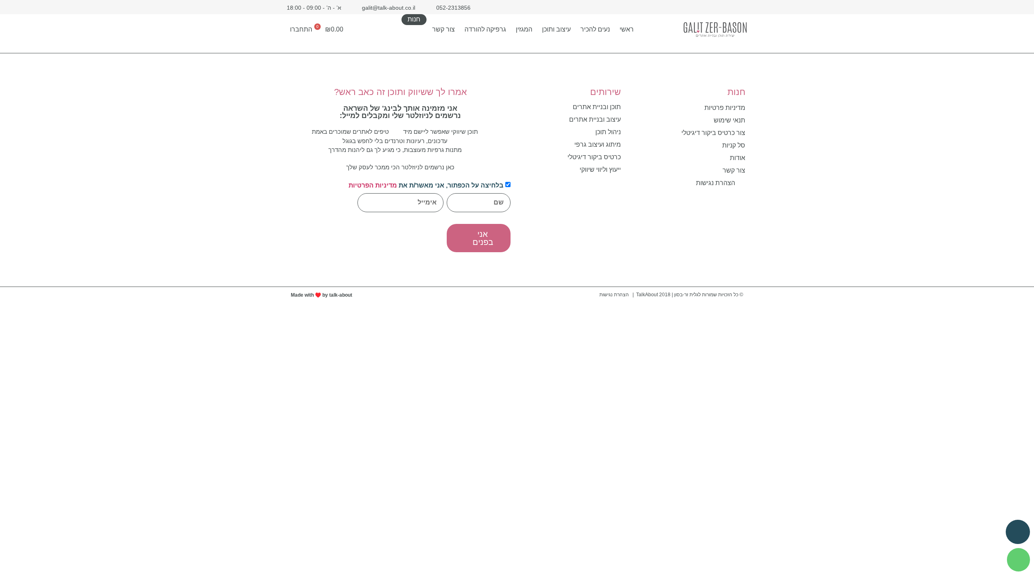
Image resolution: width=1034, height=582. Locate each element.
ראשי (627, 29)
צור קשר (443, 29)
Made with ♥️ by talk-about (321, 295)
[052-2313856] (1018, 559)
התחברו (301, 29)
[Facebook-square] (742, 7)
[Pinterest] (714, 7)
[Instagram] (728, 7)
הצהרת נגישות (614, 294)
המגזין (524, 29)
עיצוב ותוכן (556, 29)
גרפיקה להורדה (485, 29)
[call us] (1018, 532)
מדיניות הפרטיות (373, 185)
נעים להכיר (595, 29)
